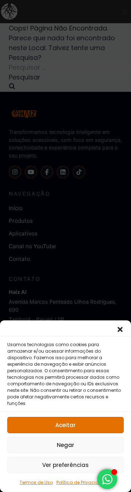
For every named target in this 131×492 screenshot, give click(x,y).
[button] (120, 329)
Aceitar (65, 425)
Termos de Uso (36, 482)
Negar (65, 445)
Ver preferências (65, 465)
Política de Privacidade (82, 482)
